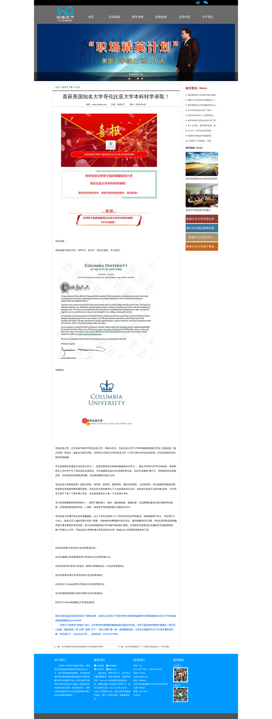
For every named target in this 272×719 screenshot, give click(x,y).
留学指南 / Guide (194, 148)
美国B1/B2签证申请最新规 (200, 136)
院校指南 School (161, 18)
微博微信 (178, 659)
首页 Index (90, 18)
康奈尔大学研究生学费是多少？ (201, 100)
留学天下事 (68, 87)
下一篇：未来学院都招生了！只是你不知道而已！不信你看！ (144, 646)
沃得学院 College (184, 18)
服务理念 (99, 659)
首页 (57, 87)
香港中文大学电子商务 (202, 246)
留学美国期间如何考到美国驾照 (201, 179)
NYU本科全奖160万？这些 (200, 110)
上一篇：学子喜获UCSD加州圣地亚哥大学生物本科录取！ (79, 646)
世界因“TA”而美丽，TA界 (200, 141)
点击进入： (178, 665)
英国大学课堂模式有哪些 (198, 210)
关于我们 (60, 659)
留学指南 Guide (137, 18)
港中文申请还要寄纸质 (202, 228)
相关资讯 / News (196, 88)
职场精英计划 (136, 52)
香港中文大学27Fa (202, 237)
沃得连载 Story (114, 18)
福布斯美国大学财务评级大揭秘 (201, 95)
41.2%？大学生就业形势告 (200, 130)
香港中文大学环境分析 (202, 218)
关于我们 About (207, 18)
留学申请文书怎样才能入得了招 (202, 120)
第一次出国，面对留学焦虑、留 (202, 125)
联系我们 (139, 659)
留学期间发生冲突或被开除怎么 (202, 105)
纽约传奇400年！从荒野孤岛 (201, 115)
